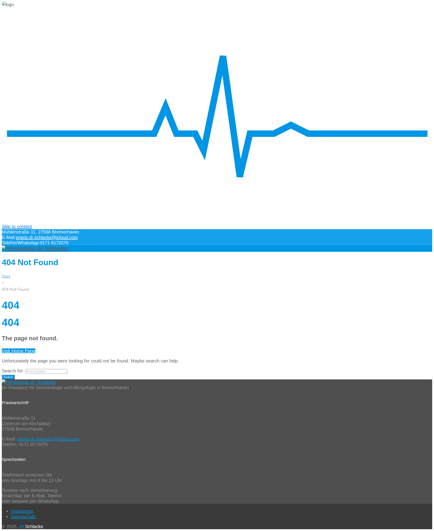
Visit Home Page (18, 350)
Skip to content (17, 226)
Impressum (22, 511)
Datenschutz (23, 516)
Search (8, 377)
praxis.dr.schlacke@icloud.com (47, 237)
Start (6, 276)
